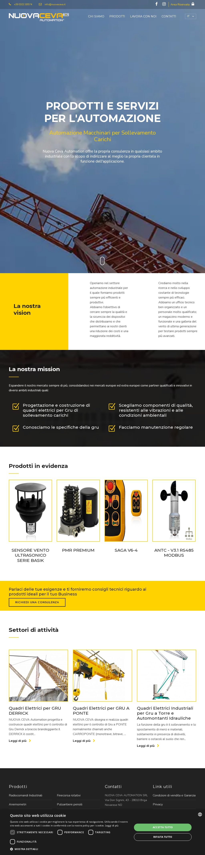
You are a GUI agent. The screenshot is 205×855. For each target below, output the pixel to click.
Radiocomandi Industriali (25, 795)
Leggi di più (18, 741)
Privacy (158, 804)
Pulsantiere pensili (69, 804)
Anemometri (17, 804)
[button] (69, 849)
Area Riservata (180, 4)
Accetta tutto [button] (163, 827)
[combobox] (200, 814)
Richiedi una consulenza (37, 602)
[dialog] (102, 832)
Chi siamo (96, 16)
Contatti (169, 16)
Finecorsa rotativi (68, 795)
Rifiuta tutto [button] (162, 837)
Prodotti (117, 16)
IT (188, 16)
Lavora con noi (143, 16)
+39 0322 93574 (23, 4)
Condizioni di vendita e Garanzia (174, 795)
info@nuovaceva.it (55, 4)
